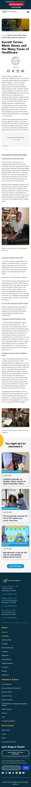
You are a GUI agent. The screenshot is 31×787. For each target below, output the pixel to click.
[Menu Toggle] (28, 12)
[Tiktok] (13, 773)
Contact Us (5, 667)
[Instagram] (6, 773)
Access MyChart (7, 684)
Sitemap (4, 671)
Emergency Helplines (8, 721)
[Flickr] (20, 773)
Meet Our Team (6, 640)
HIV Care (4, 713)
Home (4, 35)
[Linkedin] (17, 773)
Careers (4, 734)
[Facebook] (3, 773)
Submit (26, 768)
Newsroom (5, 655)
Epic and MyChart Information (11, 688)
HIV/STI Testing (6, 709)
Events (4, 738)
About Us (5, 632)
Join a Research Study (8, 742)
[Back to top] (29, 781)
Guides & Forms (7, 696)
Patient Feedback (7, 700)
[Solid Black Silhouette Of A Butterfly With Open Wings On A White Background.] (10, 773)
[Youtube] (23, 773)
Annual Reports (6, 659)
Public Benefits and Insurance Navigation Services (14, 704)
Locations (5, 652)
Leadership (5, 636)
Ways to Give (6, 730)
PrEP (3, 717)
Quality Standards (7, 663)
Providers (5, 644)
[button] (25, 12)
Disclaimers (5, 675)
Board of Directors (7, 648)
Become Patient (7, 692)
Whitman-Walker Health (6, 149)
